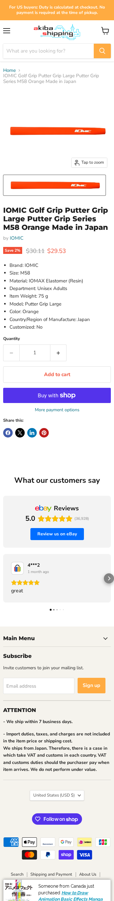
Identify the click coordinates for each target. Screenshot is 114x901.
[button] (5, 578)
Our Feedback (57, 881)
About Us (87, 874)
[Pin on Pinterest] (44, 433)
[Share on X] (20, 433)
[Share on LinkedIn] (32, 433)
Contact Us (88, 895)
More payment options (57, 410)
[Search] (102, 51)
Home (9, 70)
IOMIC (16, 238)
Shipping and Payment (51, 874)
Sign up (91, 685)
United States (54, 795)
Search (17, 874)
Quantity (11, 339)
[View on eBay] (17, 568)
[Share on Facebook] (8, 433)
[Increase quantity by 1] (58, 352)
